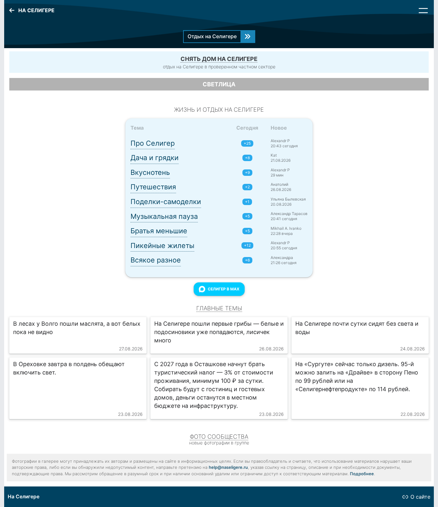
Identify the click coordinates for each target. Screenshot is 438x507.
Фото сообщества (219, 436)
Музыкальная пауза (164, 216)
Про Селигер (153, 143)
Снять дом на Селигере (219, 59)
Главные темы (219, 308)
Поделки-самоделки (166, 201)
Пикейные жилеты (162, 245)
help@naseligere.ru (228, 467)
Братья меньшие (159, 231)
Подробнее (362, 473)
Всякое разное (156, 260)
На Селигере (23, 497)
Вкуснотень (150, 172)
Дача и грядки (155, 157)
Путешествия (153, 187)
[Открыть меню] (423, 10)
